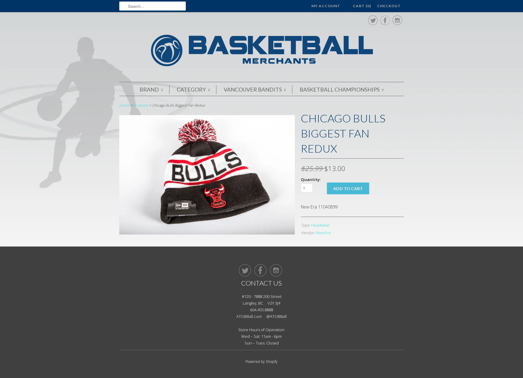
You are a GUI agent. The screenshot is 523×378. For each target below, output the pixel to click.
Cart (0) (362, 6)
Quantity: (311, 179)
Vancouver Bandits (255, 89)
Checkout (389, 6)
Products (140, 105)
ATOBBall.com (249, 316)
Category (193, 89)
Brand (151, 89)
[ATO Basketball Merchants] (261, 51)
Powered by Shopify (261, 361)
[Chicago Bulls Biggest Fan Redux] (207, 233)
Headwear (320, 225)
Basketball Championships (342, 89)
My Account (325, 6)
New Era (323, 232)
